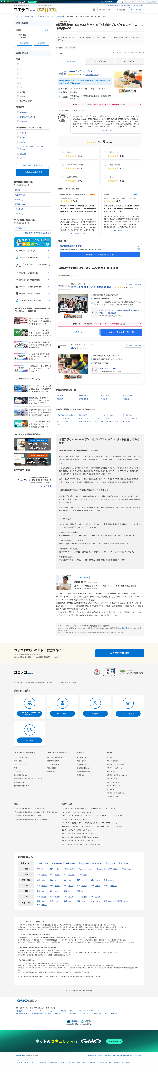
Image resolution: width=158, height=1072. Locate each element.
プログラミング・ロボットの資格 (30, 300)
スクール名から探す (54, 764)
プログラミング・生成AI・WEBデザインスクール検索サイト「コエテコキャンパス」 (90, 808)
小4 (21, 78)
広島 (78, 896)
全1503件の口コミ (92, 75)
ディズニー (24, 158)
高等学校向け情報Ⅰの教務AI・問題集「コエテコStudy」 (80, 837)
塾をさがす (45, 486)
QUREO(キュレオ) (130, 418)
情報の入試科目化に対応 (88, 421)
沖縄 (38, 904)
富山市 (57, 880)
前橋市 (72, 869)
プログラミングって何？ (27, 251)
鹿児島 (120, 901)
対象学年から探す (53, 761)
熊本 (78, 901)
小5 (21, 82)
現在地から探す (52, 771)
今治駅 (104, 399)
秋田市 (99, 863)
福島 (121, 863)
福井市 (84, 880)
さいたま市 (87, 869)
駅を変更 (41, 43)
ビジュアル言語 (63, 421)
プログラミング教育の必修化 (29, 258)
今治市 (19, 209)
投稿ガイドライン (112, 771)
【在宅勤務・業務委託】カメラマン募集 (27, 816)
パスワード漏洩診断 (60, 1011)
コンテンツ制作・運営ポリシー (117, 793)
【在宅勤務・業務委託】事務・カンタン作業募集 (30, 819)
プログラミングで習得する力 (29, 273)
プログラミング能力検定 (66, 415)
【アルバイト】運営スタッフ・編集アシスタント (30, 808)
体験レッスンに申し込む (120, 332)
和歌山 (106, 885)
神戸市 (84, 886)
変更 (46, 30)
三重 (80, 874)
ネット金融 (101, 1063)
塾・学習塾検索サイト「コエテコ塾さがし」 (76, 819)
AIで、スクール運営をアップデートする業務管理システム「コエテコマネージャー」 (90, 823)
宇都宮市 (58, 869)
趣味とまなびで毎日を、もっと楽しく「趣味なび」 (79, 841)
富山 (52, 880)
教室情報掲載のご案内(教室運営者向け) (120, 5)
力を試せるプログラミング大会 (29, 294)
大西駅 (126, 399)
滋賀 (38, 885)
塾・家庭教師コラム (21, 775)
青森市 (59, 863)
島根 (52, 896)
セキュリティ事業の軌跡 (110, 1013)
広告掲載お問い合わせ (84, 768)
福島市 (126, 863)
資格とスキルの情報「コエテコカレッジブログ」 (78, 833)
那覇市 (44, 905)
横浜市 (130, 869)
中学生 (22, 96)
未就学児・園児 (26, 101)
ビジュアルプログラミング (89, 418)
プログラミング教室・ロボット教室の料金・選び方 (34, 265)
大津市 (44, 886)
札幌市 (45, 863)
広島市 (84, 897)
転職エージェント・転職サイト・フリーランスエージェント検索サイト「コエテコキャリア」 (93, 816)
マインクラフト (26, 132)
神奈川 (124, 868)
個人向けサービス (118, 1063)
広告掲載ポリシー (112, 796)
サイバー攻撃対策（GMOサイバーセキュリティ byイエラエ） (47, 1013)
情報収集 (92, 1063)
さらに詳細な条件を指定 (32, 165)
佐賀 (52, 901)
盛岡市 (72, 863)
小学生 (22, 91)
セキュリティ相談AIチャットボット (93, 1011)
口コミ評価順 (129, 61)
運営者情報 (80, 775)
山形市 (113, 863)
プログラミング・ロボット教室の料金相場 (130, 52)
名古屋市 (71, 875)
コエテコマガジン (20, 764)
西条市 (19, 199)
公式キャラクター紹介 (114, 782)
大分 (92, 901)
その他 (128, 1063)
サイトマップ (111, 789)
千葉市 (102, 869)
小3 (21, 73)
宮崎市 (111, 901)
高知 (78, 891)
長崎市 (71, 901)
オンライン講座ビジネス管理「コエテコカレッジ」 (79, 830)
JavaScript (127, 421)
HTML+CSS (61, 425)
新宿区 (115, 869)
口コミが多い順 (100, 61)
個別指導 (23, 121)
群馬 (67, 868)
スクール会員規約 (112, 761)
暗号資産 (108, 1063)
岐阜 (38, 874)
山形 (107, 863)
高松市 (57, 891)
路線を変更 (24, 43)
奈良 (92, 885)
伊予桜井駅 (127, 396)
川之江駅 (61, 399)
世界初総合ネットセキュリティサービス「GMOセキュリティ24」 (34, 1011)
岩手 (67, 863)
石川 (65, 880)
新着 (15, 768)
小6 (21, 87)
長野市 (111, 880)
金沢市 (71, 880)
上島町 (19, 213)
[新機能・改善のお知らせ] (93, 9)
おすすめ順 (70, 61)
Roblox (23, 137)
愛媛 (65, 891)
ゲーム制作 (127, 415)
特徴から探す (51, 768)
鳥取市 (44, 897)
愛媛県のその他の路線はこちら (37, 233)
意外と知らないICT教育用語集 (29, 280)
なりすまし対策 (96, 1013)
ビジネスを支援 (52, 1063)
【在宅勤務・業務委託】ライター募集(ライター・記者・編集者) (35, 812)
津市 (84, 875)
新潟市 (44, 880)
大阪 (65, 885)
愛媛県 (17, 190)
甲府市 (97, 880)
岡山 (65, 896)
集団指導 (23, 112)
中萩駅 (60, 396)
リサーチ (85, 1063)
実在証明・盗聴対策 (21, 1013)
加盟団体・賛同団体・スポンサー (118, 775)
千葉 (96, 868)
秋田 (94, 863)
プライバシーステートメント (116, 768)
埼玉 (80, 868)
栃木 (52, 868)
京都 (52, 885)
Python (23, 153)
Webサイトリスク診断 (75, 1011)
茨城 (38, 868)
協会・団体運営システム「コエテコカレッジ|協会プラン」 (81, 844)
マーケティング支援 (74, 1063)
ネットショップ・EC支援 (39, 1063)
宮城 (80, 863)
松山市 (71, 891)
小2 (21, 69)
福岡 (38, 901)
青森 (53, 863)
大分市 (97, 901)
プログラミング (63, 418)
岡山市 (71, 897)
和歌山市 (114, 886)
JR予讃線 (20, 228)
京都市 (57, 886)
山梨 (92, 880)
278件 (130, 287)
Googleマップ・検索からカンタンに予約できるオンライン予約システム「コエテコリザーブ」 (93, 826)
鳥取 (38, 896)
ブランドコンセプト (113, 778)
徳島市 (44, 891)
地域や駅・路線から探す (55, 757)
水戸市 (44, 869)
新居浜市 (20, 195)
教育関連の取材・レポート (23, 786)
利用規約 (109, 757)
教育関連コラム (19, 782)
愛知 (65, 874)
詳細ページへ (79, 332)
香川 (52, 891)
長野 (105, 880)
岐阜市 (44, 875)
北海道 (39, 863)
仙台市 (86, 863)
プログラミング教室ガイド (23, 757)
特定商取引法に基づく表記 (115, 764)
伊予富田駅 (83, 399)
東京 (110, 868)
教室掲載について (83, 764)
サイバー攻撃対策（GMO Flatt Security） (78, 1013)
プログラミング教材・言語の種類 (30, 287)
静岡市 (57, 875)
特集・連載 (18, 761)
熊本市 (84, 901)
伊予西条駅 (83, 396)
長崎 (65, 901)
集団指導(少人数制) (27, 117)
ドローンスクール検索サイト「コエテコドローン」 (78, 812)
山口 (92, 896)
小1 (21, 64)
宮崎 (105, 901)
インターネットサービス (23, 1063)
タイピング (105, 418)
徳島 (38, 891)
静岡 (52, 874)
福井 (78, 880)
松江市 (57, 897)
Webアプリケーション (109, 421)
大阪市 (71, 886)
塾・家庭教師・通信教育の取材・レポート (28, 778)
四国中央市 (20, 204)
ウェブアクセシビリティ (115, 786)
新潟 (38, 880)
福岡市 (44, 901)
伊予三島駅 (105, 396)
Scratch (23, 142)
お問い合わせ (81, 761)
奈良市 (97, 886)
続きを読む (105, 130)
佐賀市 (57, 901)
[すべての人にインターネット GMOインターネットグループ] (141, 1)
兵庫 (78, 885)
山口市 (97, 897)
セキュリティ (63, 1063)
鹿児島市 (127, 901)
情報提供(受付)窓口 (83, 771)
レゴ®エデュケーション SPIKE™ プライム (33, 147)
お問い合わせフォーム (127, 628)
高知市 (84, 891)
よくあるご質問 (139, 5)
